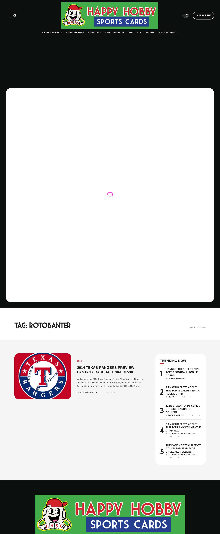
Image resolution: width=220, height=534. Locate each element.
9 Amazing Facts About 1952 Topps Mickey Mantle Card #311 (183, 427)
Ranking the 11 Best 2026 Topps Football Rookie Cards (182, 372)
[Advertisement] (110, 57)
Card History (75, 33)
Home (192, 327)
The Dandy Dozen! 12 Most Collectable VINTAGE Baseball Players (183, 448)
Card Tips (94, 33)
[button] (203, 15)
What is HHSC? (168, 33)
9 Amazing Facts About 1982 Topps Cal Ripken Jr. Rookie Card (183, 390)
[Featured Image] (42, 376)
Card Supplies (115, 33)
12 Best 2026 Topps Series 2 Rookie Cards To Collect (183, 409)
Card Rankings (52, 33)
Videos (150, 33)
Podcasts (135, 33)
